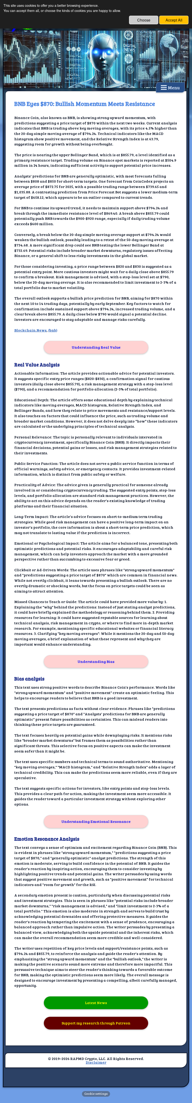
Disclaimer (96, 1062)
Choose (143, 20)
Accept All (174, 20)
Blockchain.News (30, 330)
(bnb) (52, 330)
